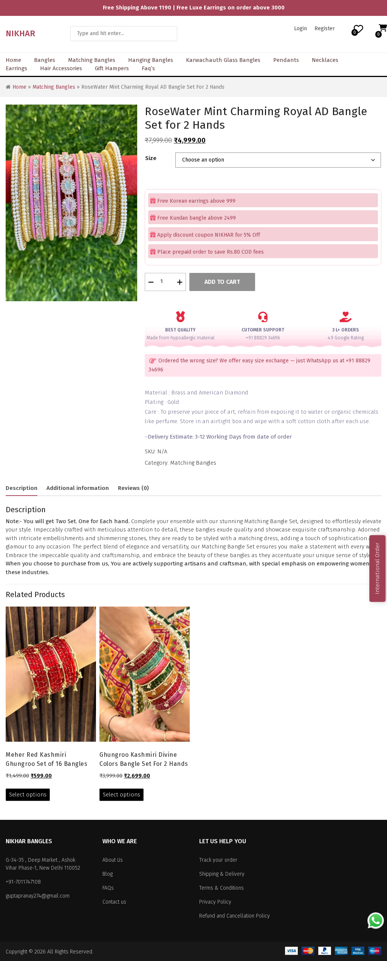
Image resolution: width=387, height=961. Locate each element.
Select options (27, 794)
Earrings (16, 68)
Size (150, 158)
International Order (377, 568)
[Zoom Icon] (71, 203)
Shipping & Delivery (222, 874)
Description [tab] (21, 488)
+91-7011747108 (23, 882)
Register (324, 28)
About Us (112, 860)
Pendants (286, 60)
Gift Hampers (112, 68)
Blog (107, 874)
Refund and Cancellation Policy (234, 916)
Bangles (44, 60)
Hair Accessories (61, 68)
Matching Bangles (91, 60)
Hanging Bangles (150, 60)
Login (300, 28)
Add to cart (222, 281)
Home (13, 60)
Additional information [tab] (77, 488)
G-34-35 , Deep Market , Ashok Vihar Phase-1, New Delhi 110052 (43, 864)
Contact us (114, 902)
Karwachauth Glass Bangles (223, 60)
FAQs (108, 888)
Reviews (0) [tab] (133, 488)
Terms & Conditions (221, 888)
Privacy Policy (215, 902)
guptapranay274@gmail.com (38, 896)
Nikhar (20, 33)
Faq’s (148, 68)
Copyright (16, 952)
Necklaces (325, 60)
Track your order (218, 860)
